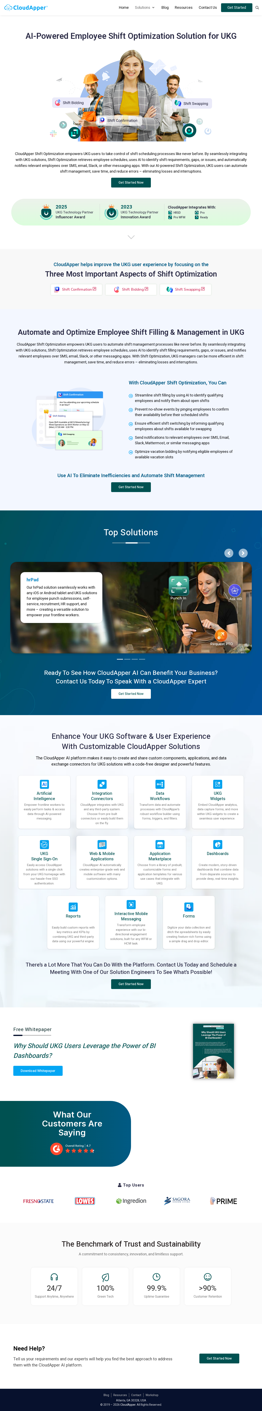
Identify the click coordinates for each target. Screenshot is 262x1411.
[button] (131, 183)
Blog (106, 1395)
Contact (136, 1395)
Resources (120, 1395)
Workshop (152, 1395)
